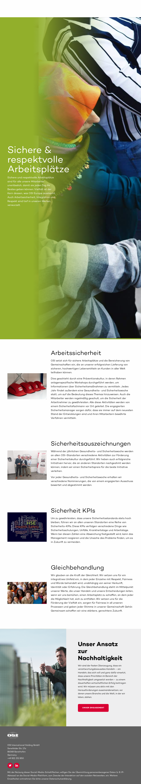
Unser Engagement (93, 708)
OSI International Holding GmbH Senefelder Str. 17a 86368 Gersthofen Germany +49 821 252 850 (23, 751)
